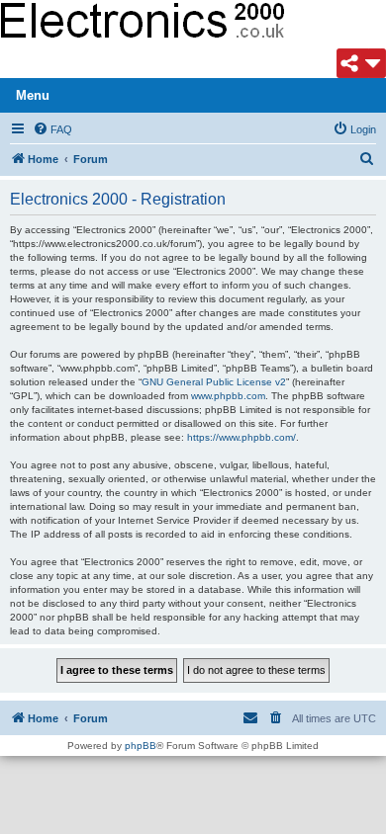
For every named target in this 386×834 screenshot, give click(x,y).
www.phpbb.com (228, 395)
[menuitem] (52, 129)
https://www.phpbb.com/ (241, 437)
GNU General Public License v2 (214, 381)
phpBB (140, 745)
